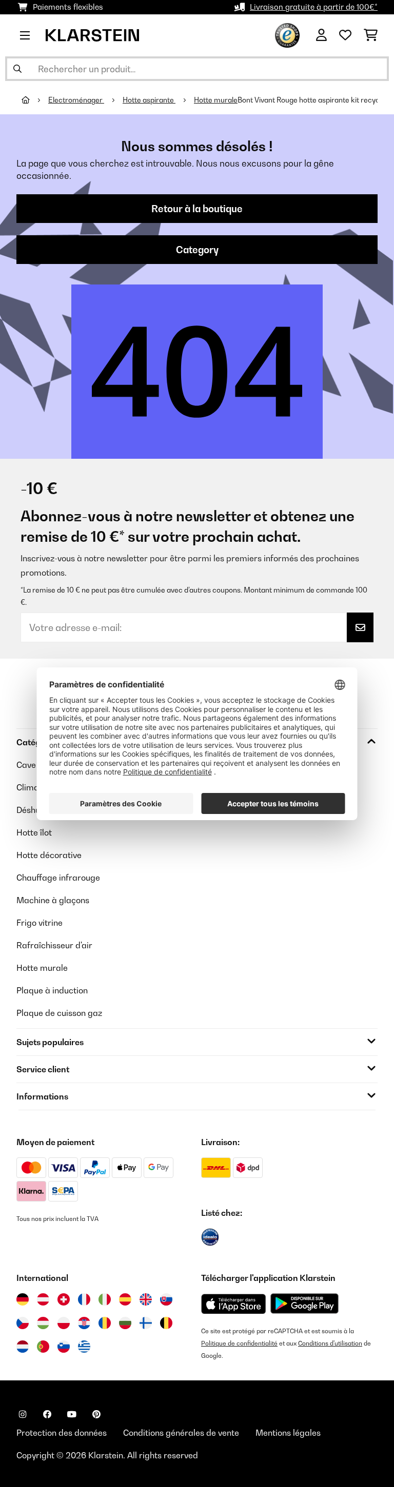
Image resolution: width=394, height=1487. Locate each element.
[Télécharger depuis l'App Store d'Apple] (233, 1303)
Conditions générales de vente (181, 1433)
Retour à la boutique (197, 208)
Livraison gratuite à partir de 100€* (314, 7)
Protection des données (61, 1433)
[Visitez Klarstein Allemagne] (22, 1299)
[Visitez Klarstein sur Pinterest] (96, 1414)
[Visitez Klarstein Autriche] (43, 1299)
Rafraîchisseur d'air (54, 945)
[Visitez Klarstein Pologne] (63, 1323)
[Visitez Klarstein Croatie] (84, 1323)
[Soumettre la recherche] (17, 69)
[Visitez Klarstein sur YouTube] (72, 1414)
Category (197, 249)
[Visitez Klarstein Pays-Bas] (22, 1346)
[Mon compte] (321, 35)
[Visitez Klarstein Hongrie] (43, 1323)
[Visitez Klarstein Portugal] (43, 1346)
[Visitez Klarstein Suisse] (63, 1299)
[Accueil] (35, 100)
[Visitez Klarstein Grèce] (84, 1347)
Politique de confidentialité (239, 1343)
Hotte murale (216, 100)
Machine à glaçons (52, 900)
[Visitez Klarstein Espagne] (125, 1299)
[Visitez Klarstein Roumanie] (104, 1323)
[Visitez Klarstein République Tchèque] (22, 1323)
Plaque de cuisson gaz (59, 1013)
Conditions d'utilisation (330, 1343)
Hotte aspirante (149, 100)
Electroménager (76, 100)
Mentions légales (288, 1433)
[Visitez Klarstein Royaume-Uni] (146, 1299)
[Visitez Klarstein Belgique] (166, 1323)
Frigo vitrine (39, 923)
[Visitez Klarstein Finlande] (146, 1323)
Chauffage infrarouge (58, 877)
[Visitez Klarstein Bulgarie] (125, 1323)
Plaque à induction (52, 990)
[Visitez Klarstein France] (84, 1299)
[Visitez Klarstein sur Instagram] (22, 1414)
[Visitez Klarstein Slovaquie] (166, 1299)
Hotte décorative (49, 855)
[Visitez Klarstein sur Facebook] (47, 1414)
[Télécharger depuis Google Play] (304, 1303)
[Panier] (371, 35)
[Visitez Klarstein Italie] (104, 1299)
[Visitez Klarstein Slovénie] (63, 1346)
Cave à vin (36, 765)
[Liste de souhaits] (345, 35)
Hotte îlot (34, 832)
